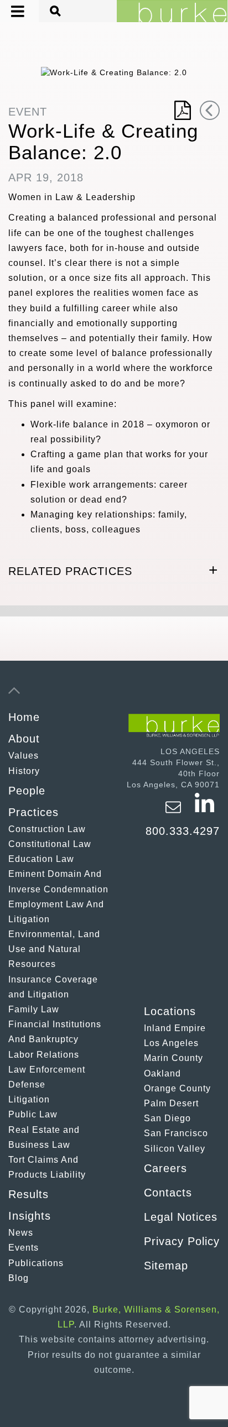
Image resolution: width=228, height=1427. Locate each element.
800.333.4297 (183, 831)
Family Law (33, 1009)
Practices (33, 812)
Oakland (162, 1073)
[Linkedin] (204, 812)
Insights (29, 1216)
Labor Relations (43, 1054)
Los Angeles (171, 1043)
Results (28, 1194)
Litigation (29, 1099)
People (26, 791)
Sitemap (166, 1265)
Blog (18, 1278)
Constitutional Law (49, 844)
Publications (36, 1263)
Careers (165, 1168)
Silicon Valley (174, 1148)
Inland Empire (175, 1028)
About (24, 739)
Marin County (173, 1058)
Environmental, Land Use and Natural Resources (54, 949)
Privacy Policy (182, 1241)
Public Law (33, 1114)
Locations (170, 1011)
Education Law (41, 859)
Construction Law (47, 829)
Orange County (177, 1088)
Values (23, 755)
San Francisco (176, 1133)
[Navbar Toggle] (9, 11)
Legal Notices (180, 1217)
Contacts (168, 1192)
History (24, 771)
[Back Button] (210, 110)
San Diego (167, 1118)
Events (23, 1247)
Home (24, 717)
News (20, 1232)
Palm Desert (171, 1103)
